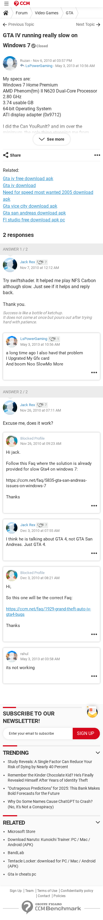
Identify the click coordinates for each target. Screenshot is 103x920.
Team (29, 891)
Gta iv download (19, 185)
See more (55, 139)
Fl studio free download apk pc (34, 220)
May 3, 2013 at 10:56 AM (75, 66)
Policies (60, 896)
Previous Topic (21, 24)
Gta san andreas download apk (34, 213)
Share (15, 155)
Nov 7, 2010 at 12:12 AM (39, 268)
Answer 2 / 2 (15, 392)
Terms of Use (47, 891)
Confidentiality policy (77, 891)
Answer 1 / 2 (15, 249)
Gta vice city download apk (30, 206)
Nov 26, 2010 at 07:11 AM (40, 410)
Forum (21, 13)
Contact (44, 896)
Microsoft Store (21, 831)
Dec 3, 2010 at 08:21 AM (40, 578)
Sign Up (16, 891)
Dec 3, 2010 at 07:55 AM (40, 530)
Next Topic (85, 24)
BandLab (16, 852)
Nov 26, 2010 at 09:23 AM (40, 443)
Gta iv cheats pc (22, 874)
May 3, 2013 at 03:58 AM (40, 659)
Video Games (46, 13)
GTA (69, 13)
